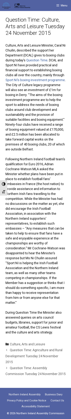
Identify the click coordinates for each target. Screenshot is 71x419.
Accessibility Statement (35, 406)
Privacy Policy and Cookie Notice (26, 400)
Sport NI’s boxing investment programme (35, 80)
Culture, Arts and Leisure (27, 344)
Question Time (37, 60)
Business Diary (53, 394)
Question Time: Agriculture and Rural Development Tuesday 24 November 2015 (33, 356)
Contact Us (57, 400)
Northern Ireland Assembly (25, 394)
